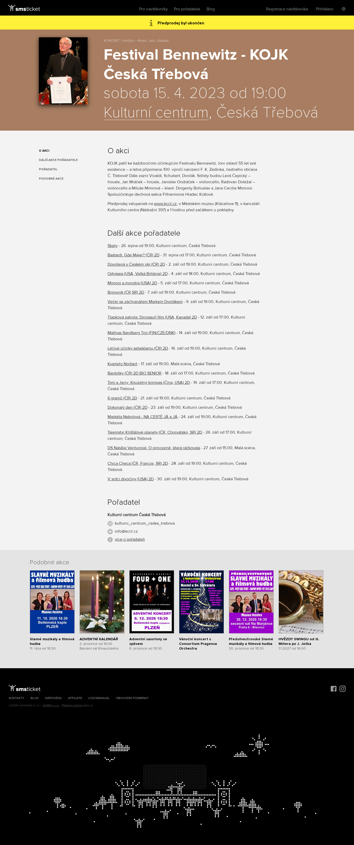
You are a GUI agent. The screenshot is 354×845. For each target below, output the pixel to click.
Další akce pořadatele (58, 160)
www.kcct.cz (165, 203)
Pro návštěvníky (153, 9)
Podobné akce (51, 179)
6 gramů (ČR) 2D (122, 398)
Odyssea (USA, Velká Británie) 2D (138, 273)
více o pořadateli (130, 539)
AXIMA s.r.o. (51, 705)
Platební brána (72, 705)
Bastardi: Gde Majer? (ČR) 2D (133, 255)
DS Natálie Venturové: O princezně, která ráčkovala (154, 447)
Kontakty (16, 698)
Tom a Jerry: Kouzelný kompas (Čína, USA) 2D (149, 382)
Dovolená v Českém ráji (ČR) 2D (136, 264)
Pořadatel (48, 169)
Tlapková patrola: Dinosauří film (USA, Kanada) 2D (152, 317)
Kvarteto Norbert (122, 364)
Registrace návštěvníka (287, 9)
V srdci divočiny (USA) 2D (131, 479)
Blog (211, 9)
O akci (44, 151)
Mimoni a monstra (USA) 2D (132, 283)
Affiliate (75, 698)
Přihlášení (325, 9)
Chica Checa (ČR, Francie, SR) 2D (138, 463)
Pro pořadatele (187, 9)
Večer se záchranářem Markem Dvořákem (145, 301)
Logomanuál (99, 698)
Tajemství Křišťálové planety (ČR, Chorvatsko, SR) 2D (155, 432)
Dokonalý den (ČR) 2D (127, 407)
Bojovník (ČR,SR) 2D (126, 292)
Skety (113, 245)
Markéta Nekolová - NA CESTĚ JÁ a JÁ (143, 416)
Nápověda (53, 698)
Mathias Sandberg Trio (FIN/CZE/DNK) (141, 332)
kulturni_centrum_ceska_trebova (145, 523)
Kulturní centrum (156, 113)
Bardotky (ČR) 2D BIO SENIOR (134, 373)
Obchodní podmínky (132, 698)
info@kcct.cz (126, 531)
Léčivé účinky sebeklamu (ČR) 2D (138, 348)
